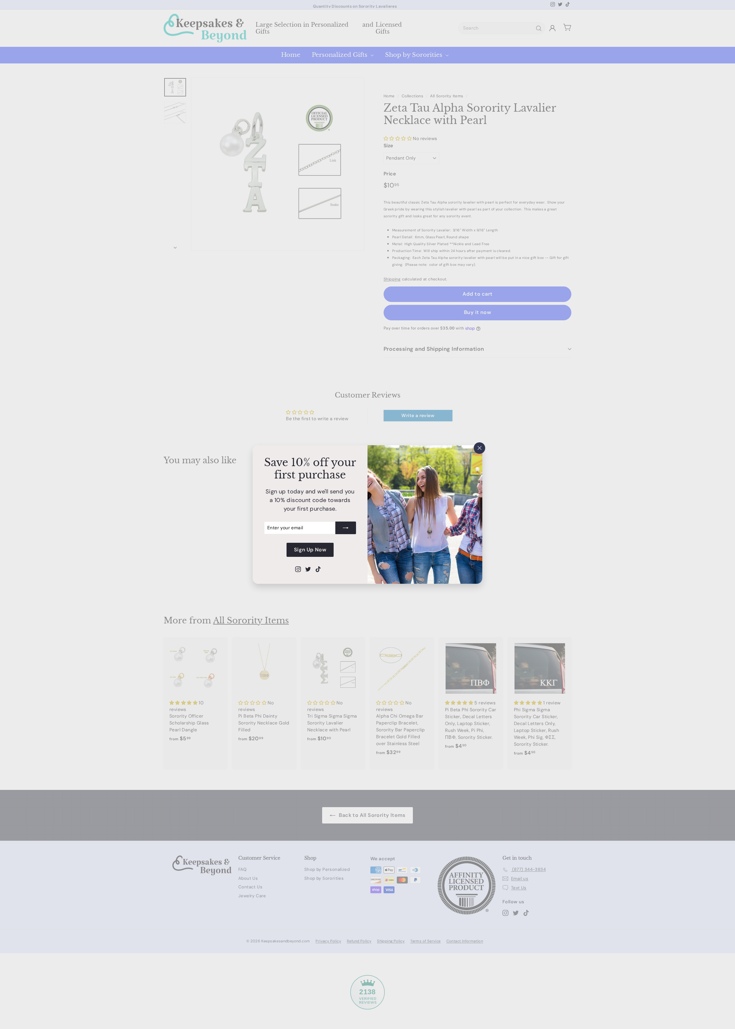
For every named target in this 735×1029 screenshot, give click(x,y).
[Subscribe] (345, 528)
